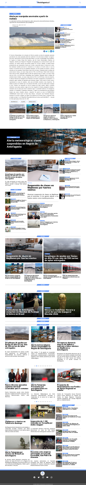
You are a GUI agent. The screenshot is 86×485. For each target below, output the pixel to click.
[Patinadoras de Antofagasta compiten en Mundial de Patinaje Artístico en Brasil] (8, 194)
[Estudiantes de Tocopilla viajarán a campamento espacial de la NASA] (59, 440)
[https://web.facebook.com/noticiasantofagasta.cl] (34, 477)
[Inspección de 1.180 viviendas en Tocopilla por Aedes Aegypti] (43, 418)
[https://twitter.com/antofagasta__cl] (38, 477)
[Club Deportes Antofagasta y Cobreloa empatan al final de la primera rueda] (8, 208)
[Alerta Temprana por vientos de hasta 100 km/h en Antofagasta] (57, 46)
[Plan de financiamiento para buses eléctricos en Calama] (62, 187)
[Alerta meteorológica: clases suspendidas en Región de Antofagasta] (62, 162)
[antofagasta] (43, 3)
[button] (14, 102)
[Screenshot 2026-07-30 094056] (57, 40)
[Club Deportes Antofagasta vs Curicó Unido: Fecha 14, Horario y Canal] (8, 215)
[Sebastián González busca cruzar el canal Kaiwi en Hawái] (8, 229)
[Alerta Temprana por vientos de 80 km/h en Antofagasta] (17, 449)
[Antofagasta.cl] (6, 3)
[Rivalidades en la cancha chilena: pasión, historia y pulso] (8, 222)
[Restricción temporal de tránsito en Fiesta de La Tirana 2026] (59, 417)
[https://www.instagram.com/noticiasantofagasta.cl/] (43, 477)
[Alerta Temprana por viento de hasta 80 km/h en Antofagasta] (62, 179)
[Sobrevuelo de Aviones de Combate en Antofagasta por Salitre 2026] (59, 425)
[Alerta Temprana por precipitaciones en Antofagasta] (57, 35)
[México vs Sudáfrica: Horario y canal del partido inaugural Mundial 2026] (8, 201)
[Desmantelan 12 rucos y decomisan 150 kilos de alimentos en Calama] (59, 464)
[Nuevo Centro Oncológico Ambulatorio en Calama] (59, 409)
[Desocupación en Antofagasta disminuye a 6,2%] (57, 29)
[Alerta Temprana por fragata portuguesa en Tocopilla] (59, 456)
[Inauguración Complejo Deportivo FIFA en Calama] (59, 433)
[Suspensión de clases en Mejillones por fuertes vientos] (43, 181)
